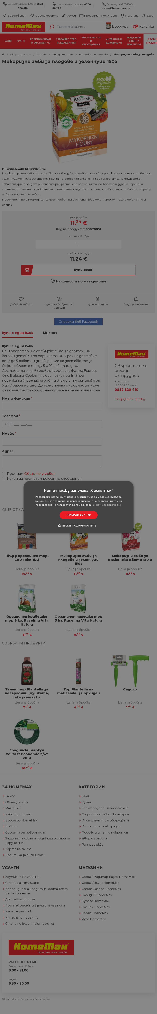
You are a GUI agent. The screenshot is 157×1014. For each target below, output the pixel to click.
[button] (78, 525)
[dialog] (78, 507)
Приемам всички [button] (78, 515)
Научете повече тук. (108, 505)
